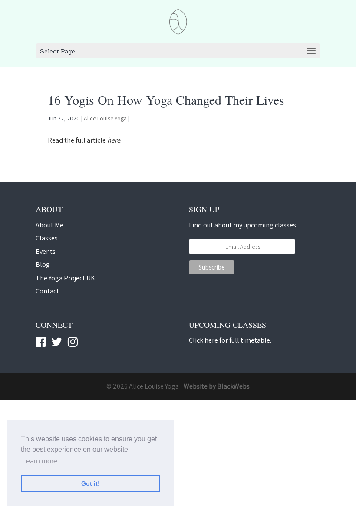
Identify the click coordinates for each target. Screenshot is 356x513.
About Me (49, 225)
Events (46, 251)
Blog (43, 264)
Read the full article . (85, 140)
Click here (203, 340)
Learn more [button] (39, 461)
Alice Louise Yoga (105, 118)
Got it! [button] (90, 483)
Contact (47, 291)
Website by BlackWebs (217, 386)
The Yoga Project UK (65, 278)
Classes (47, 238)
